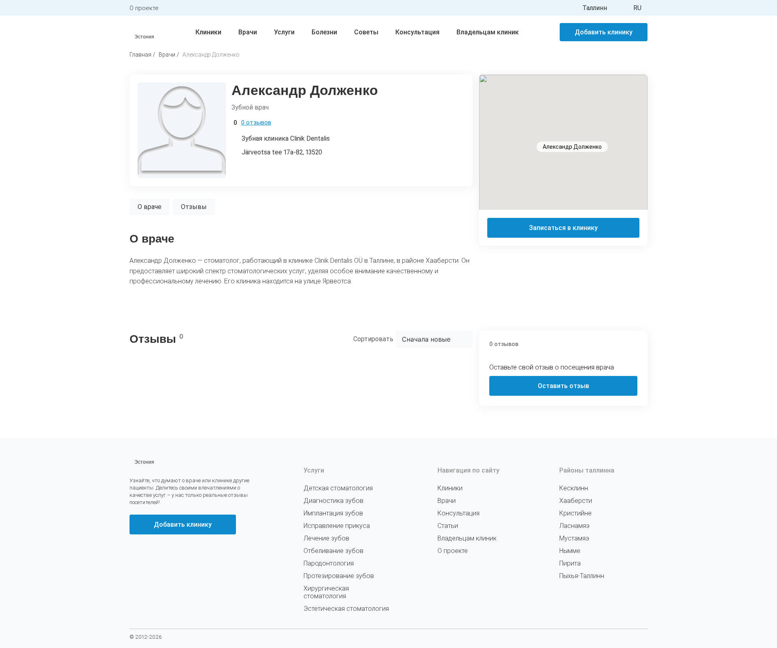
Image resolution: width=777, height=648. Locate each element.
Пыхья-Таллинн (581, 576)
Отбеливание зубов (333, 551)
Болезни (324, 32)
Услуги (284, 32)
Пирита (570, 563)
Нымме (569, 551)
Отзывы (194, 207)
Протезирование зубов (339, 576)
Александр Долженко (211, 54)
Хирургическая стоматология (326, 592)
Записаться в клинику (563, 228)
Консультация (417, 32)
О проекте (144, 8)
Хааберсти (575, 500)
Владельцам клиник (487, 32)
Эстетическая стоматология (346, 608)
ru (637, 8)
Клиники (208, 32)
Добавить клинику (604, 32)
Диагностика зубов (333, 500)
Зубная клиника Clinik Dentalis (286, 138)
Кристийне (575, 513)
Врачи (247, 32)
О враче (149, 207)
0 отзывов (256, 122)
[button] (563, 137)
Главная (140, 54)
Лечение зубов (326, 538)
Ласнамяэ (574, 526)
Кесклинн (573, 488)
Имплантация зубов (333, 513)
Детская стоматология (338, 488)
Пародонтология (329, 563)
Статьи (447, 526)
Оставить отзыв (563, 386)
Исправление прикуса (337, 526)
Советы (366, 32)
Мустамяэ (574, 538)
